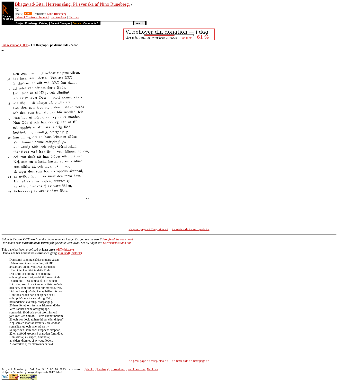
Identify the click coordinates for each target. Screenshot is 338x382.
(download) (119, 369)
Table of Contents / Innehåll (32, 17)
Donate (77, 23)
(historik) (76, 253)
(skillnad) (64, 253)
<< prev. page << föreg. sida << (148, 229)
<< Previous (58, 17)
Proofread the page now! (117, 239)
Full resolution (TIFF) (15, 45)
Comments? (90, 23)
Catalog (43, 23)
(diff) (59, 249)
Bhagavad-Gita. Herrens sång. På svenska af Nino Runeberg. (72, 4)
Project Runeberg (26, 23)
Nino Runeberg (56, 13)
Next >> (73, 17)
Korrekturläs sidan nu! (117, 243)
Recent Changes (60, 23)
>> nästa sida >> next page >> (190, 229)
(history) (68, 249)
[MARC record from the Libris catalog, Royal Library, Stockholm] (28, 13)
